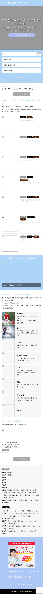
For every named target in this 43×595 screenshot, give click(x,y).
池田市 (35, 492)
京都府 (4, 472)
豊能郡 (37, 495)
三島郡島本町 (11, 490)
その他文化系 (32, 531)
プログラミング (36, 526)
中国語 (12, 526)
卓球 (23, 511)
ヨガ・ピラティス (14, 516)
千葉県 (4, 485)
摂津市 (21, 495)
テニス (20, 513)
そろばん (6, 528)
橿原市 (9, 475)
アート (17, 531)
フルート (27, 521)
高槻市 (27, 495)
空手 (12, 518)
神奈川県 (4, 487)
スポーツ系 (5, 511)
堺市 (17, 490)
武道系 (4, 518)
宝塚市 (36, 500)
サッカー (14, 513)
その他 (4, 533)
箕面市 (5, 497)
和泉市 (5, 492)
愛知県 (4, 477)
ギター (9, 521)
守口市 (11, 497)
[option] (21, 28)
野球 (9, 513)
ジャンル (17, 584)
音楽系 (4, 521)
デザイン (12, 528)
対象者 (23, 584)
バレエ (5, 516)
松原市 (19, 492)
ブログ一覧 (21, 459)
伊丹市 (25, 500)
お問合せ (29, 584)
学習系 (4, 526)
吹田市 (16, 495)
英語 (28, 526)
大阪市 (11, 495)
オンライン (5, 502)
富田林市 (23, 490)
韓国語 (24, 526)
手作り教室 (24, 531)
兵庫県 (4, 500)
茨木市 (5, 495)
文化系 (4, 531)
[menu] (40, 3)
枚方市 (29, 490)
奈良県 (4, 475)
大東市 (34, 490)
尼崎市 (9, 500)
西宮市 (14, 500)
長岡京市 (9, 472)
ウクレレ (15, 521)
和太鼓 (21, 521)
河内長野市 (12, 492)
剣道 (8, 518)
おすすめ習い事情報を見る (21, 35)
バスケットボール (15, 511)
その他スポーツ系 (26, 516)
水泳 (5, 513)
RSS (21, 580)
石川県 (4, 482)
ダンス (38, 513)
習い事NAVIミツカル (21, 576)
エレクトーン (35, 521)
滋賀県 (4, 480)
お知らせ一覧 (21, 94)
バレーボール (36, 511)
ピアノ (5, 523)
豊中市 (32, 495)
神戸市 (20, 500)
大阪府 (4, 490)
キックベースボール (29, 513)
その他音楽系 (12, 523)
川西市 (30, 500)
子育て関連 (10, 531)
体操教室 (28, 511)
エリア (12, 584)
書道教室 (18, 526)
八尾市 (29, 492)
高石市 (24, 492)
